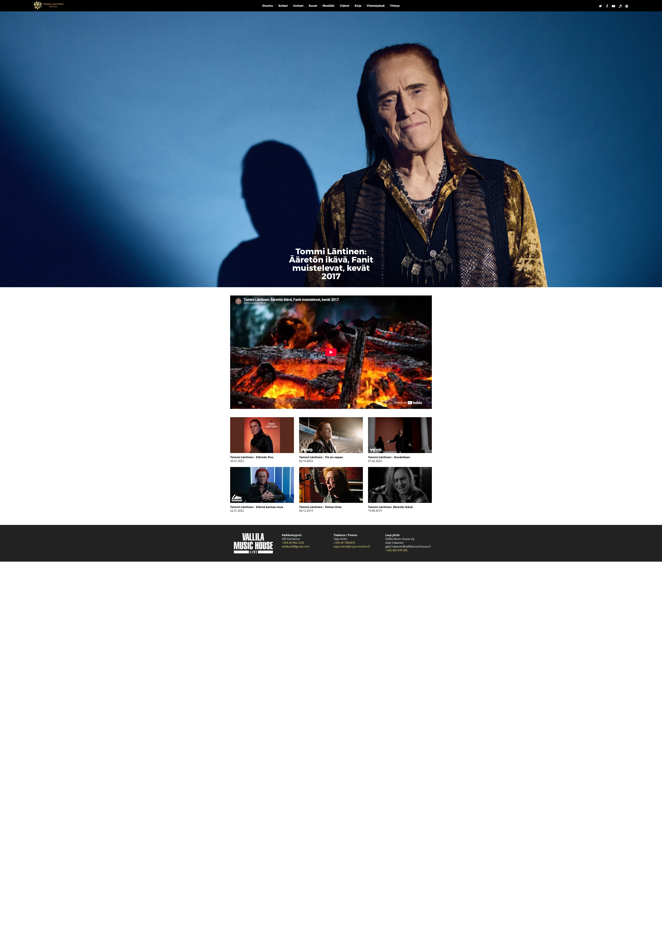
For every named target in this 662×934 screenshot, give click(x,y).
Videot (344, 5)
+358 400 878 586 (396, 550)
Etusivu (267, 5)
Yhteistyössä (376, 5)
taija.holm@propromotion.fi (352, 546)
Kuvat (313, 5)
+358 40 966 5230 (293, 543)
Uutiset (298, 5)
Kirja (358, 5)
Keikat (283, 5)
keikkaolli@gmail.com (295, 546)
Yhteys (395, 5)
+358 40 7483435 (344, 543)
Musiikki (328, 5)
